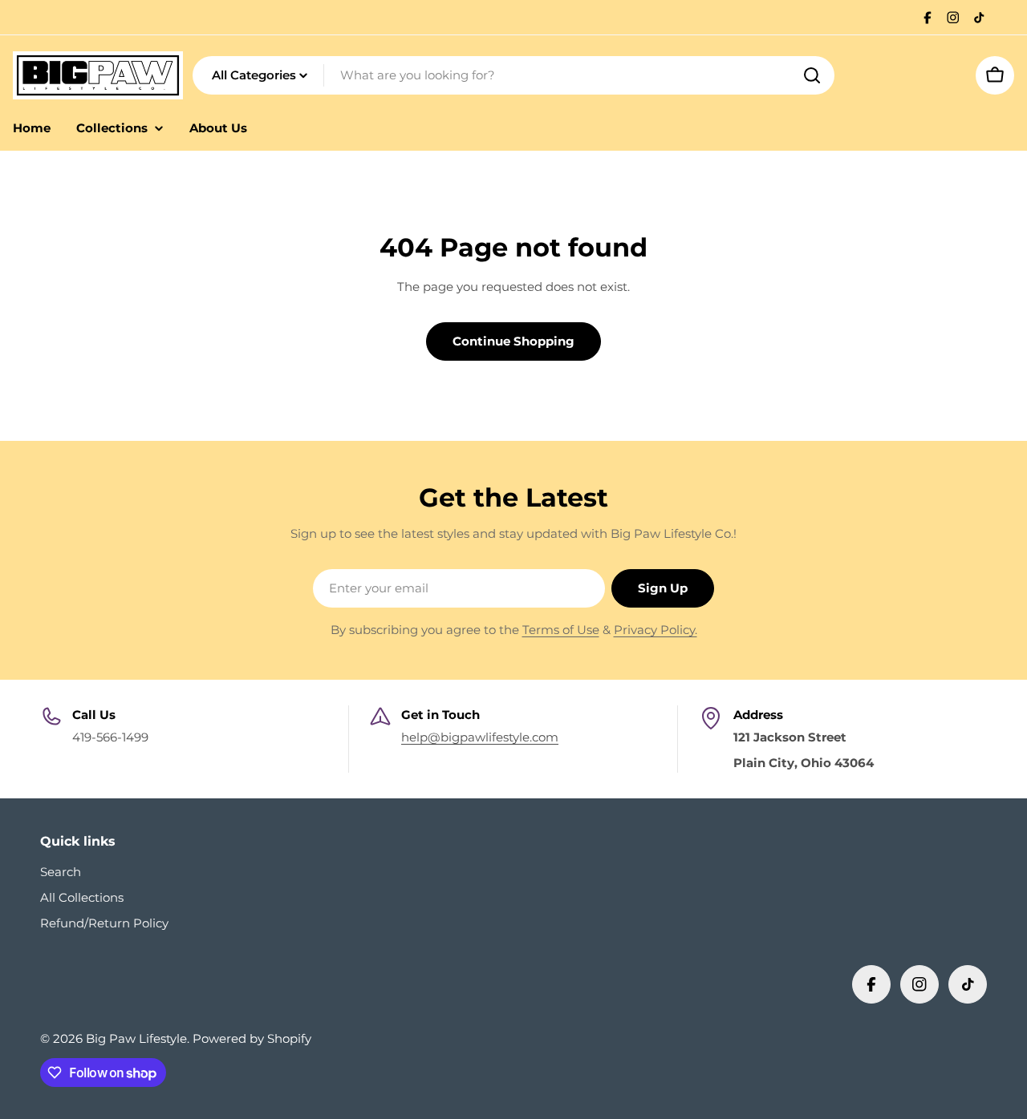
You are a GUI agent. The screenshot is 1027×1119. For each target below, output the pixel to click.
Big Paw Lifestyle (136, 1038)
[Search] (812, 75)
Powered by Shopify (252, 1038)
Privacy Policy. (655, 629)
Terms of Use (560, 629)
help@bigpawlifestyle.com (479, 737)
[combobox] (513, 75)
